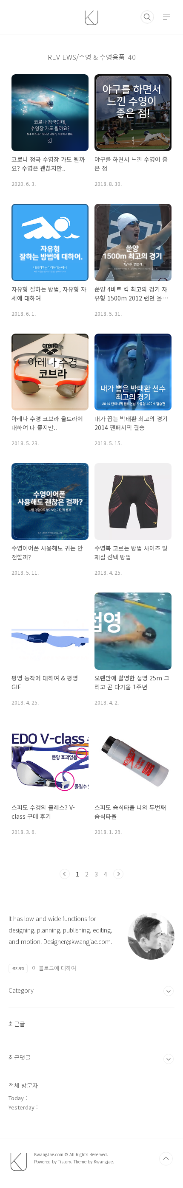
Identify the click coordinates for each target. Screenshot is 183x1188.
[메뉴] (166, 16)
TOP (166, 1159)
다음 (118, 874)
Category (21, 990)
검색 (147, 17)
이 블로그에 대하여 (54, 968)
